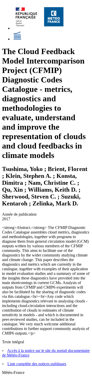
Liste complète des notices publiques (36, 364)
